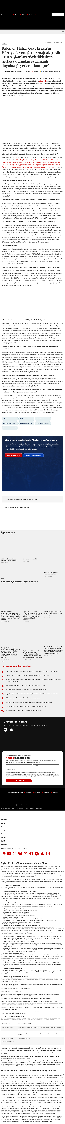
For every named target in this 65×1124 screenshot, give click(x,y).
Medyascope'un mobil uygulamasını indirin (17, 507)
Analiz (3, 823)
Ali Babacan (5, 418)
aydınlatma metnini (23, 772)
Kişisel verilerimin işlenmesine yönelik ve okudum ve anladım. (31, 772)
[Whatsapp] (15, 854)
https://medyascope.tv (13, 876)
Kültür (3, 841)
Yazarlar (4, 827)
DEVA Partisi (22, 418)
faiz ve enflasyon (40, 418)
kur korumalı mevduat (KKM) (26, 423)
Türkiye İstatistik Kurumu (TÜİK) (10, 427)
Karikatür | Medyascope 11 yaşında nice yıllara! (51, 573)
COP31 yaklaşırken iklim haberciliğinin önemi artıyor (9, 559)
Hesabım (4, 844)
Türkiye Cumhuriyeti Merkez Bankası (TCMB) (43, 423)
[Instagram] (48, 854)
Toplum (3, 830)
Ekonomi (4, 834)
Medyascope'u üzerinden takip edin (22, 499)
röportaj (42, 81)
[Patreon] (4, 854)
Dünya (3, 837)
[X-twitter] (26, 854)
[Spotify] (6, 730)
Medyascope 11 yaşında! (30, 559)
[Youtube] (9, 854)
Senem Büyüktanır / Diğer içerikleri (19, 582)
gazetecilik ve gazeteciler (9, 423)
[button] (58, 6)
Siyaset (4, 43)
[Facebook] (31, 854)
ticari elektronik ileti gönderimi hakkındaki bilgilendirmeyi (38, 772)
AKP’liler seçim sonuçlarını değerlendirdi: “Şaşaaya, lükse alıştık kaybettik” (53, 613)
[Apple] (11, 730)
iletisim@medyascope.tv (24, 1038)
